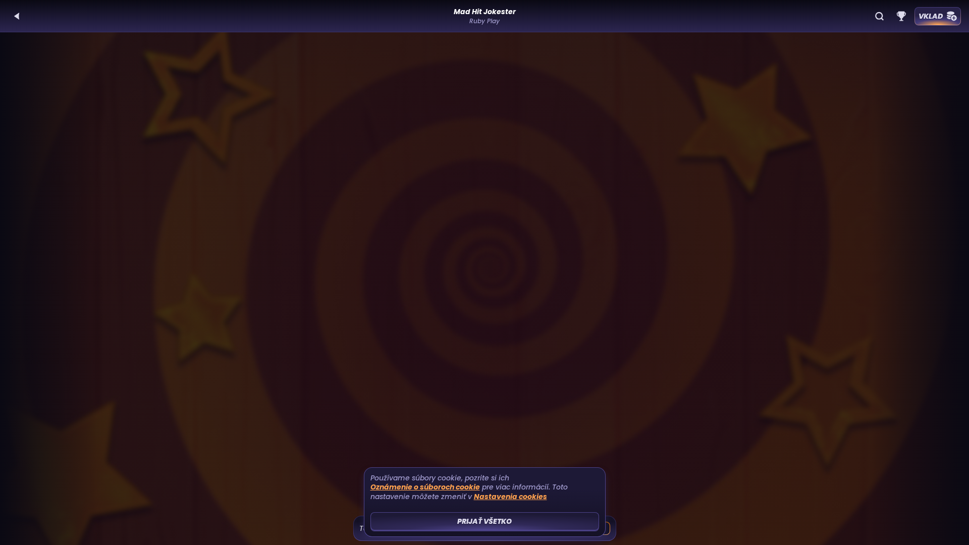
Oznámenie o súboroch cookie (425, 487)
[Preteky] (901, 16)
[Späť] (17, 16)
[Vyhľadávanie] (879, 16)
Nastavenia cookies (510, 497)
